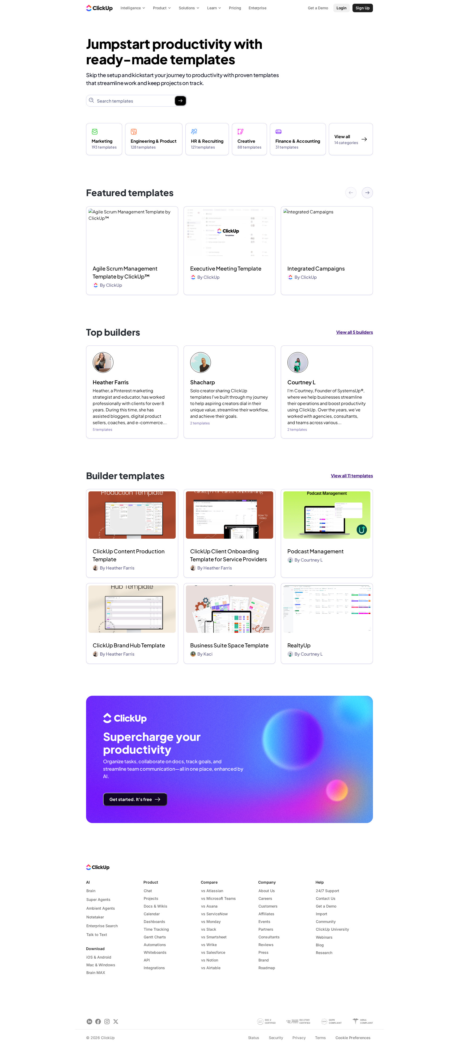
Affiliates (266, 914)
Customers (268, 906)
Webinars (324, 937)
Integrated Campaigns (316, 268)
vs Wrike (209, 944)
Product (150, 882)
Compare (209, 882)
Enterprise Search (102, 925)
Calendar (152, 914)
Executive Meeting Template (225, 268)
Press (263, 952)
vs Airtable (210, 967)
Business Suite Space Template (229, 645)
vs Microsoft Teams (218, 898)
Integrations (154, 967)
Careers (265, 898)
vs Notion (209, 960)
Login (342, 8)
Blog (320, 945)
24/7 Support (327, 890)
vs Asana (209, 906)
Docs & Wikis (155, 906)
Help (320, 882)
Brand (263, 960)
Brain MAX (95, 972)
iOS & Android (98, 957)
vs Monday (211, 921)
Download (95, 948)
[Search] (180, 101)
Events (264, 921)
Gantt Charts (155, 937)
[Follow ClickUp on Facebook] (98, 1021)
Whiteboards (155, 952)
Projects (151, 898)
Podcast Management (315, 551)
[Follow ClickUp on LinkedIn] (89, 1021)
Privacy (298, 1037)
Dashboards (154, 921)
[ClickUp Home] (99, 8)
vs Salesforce (213, 952)
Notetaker (95, 917)
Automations (155, 944)
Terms (320, 1037)
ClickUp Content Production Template (129, 555)
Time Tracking (156, 929)
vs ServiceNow (214, 914)
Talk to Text (96, 934)
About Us (266, 890)
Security (276, 1037)
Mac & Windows (100, 965)
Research (324, 952)
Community (326, 921)
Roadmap (266, 967)
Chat (148, 890)
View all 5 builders (354, 332)
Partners (265, 929)
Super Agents (98, 899)
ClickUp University (332, 929)
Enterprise (257, 8)
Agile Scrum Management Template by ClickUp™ (125, 272)
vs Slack (208, 929)
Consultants (269, 937)
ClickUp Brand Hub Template (129, 645)
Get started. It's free (130, 799)
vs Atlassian (212, 890)
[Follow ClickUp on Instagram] (107, 1021)
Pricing (235, 8)
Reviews (266, 944)
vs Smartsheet (214, 937)
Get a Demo (326, 906)
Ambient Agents (100, 908)
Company (267, 882)
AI (88, 882)
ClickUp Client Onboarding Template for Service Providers (228, 555)
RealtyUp (299, 645)
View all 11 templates (352, 475)
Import (321, 914)
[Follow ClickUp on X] (115, 1021)
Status (253, 1037)
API (147, 960)
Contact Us (325, 898)
